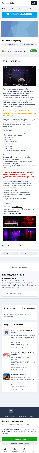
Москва (33, 51)
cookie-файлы (18, 425)
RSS (32, 416)
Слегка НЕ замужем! (19, 374)
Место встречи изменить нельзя (21, 331)
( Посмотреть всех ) (28, 308)
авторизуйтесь (13, 285)
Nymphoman (21, 51)
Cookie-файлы (22, 416)
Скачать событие (18, 246)
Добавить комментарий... (15, 294)
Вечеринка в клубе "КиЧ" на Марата (23, 353)
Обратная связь (10, 416)
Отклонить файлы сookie (19, 444)
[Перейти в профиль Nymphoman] (3, 51)
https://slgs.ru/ (17, 207)
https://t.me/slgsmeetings (12, 213)
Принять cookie (21, 439)
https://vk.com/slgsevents (25, 209)
